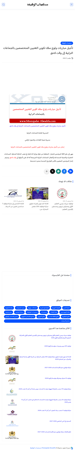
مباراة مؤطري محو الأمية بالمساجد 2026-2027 (58, 367)
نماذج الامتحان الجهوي (27, 316)
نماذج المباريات (65, 321)
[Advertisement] (37, 26)
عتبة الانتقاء (54, 312)
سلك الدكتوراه (9, 308)
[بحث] (3, 4)
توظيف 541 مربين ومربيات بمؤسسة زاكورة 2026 (57, 346)
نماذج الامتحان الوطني (11, 316)
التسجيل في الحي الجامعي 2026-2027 (60, 421)
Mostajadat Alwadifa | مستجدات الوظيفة (43, 448)
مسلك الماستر (19, 312)
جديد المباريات (20, 308)
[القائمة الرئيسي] (71, 4)
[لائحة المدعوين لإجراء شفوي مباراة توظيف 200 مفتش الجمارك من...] (37, 193)
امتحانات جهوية (32, 308)
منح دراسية (9, 312)
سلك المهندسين (65, 312)
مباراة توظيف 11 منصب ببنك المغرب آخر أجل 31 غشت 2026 (54, 410)
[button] (64, 171)
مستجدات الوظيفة (67, 43)
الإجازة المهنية (56, 308)
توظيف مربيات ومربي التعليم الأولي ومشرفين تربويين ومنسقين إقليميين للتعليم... (62, 206)
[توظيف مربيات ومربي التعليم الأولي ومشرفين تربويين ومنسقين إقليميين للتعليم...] (62, 193)
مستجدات (44, 312)
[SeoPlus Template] (72, 448)
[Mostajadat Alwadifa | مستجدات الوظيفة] (37, 4)
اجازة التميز (66, 308)
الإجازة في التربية (44, 308)
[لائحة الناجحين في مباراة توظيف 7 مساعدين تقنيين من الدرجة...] (13, 193)
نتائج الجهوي (41, 316)
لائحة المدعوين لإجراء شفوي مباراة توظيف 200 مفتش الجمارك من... (38, 206)
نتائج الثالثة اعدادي (53, 316)
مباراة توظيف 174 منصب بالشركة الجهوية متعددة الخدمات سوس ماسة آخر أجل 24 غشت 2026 (45, 389)
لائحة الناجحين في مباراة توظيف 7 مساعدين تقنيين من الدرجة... (13, 205)
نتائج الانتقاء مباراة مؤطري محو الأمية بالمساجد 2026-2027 (54, 432)
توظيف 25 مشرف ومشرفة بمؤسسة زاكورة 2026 (58, 378)
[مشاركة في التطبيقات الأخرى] (46, 171)
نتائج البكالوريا (66, 316)
